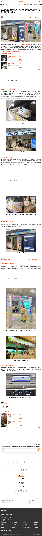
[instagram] (10, 530)
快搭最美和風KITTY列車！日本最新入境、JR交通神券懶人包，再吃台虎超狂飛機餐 (19, 259)
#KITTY (34, 462)
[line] (7, 530)
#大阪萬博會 (33, 465)
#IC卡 (20, 465)
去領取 (20, 60)
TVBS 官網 (33, 534)
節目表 (13, 525)
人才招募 (2, 525)
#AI (24, 465)
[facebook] (2, 530)
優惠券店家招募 (14, 522)
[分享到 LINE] (35, 17)
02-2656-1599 (8, 517)
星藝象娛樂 (36, 527)
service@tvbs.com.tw (9, 515)
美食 (9, 4)
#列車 (39, 462)
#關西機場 (8, 462)
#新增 (2, 465)
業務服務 (24, 522)
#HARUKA (21, 462)
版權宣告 (13, 527)
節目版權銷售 (36, 522)
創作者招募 (14, 524)
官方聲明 (35, 525)
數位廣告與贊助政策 (26, 527)
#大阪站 (30, 462)
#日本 (2, 462)
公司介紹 (2, 524)
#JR (26, 462)
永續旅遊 (35, 4)
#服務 (27, 465)
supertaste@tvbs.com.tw (9, 514)
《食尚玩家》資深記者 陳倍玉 (10, 17)
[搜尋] (38, 1)
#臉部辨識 (16, 465)
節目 (4, 4)
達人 (28, 4)
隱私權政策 (25, 524)
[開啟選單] (2, 1)
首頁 (1, 8)
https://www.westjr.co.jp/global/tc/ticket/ (12, 403)
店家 (31, 4)
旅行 (12, 4)
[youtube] (4, 530)
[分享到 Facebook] (33, 17)
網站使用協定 (25, 525)
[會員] (40, 1)
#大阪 (12, 462)
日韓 (25, 4)
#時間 (11, 465)
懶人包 (15, 4)
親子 (19, 4)
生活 (22, 4)
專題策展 (40, 4)
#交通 (7, 465)
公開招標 (35, 524)
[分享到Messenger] (38, 17)
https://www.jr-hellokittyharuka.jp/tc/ (11, 407)
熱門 (7, 4)
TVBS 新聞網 (38, 534)
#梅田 (16, 462)
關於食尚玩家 (3, 522)
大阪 (7, 44)
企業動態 (2, 527)
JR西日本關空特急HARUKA (28, 44)
